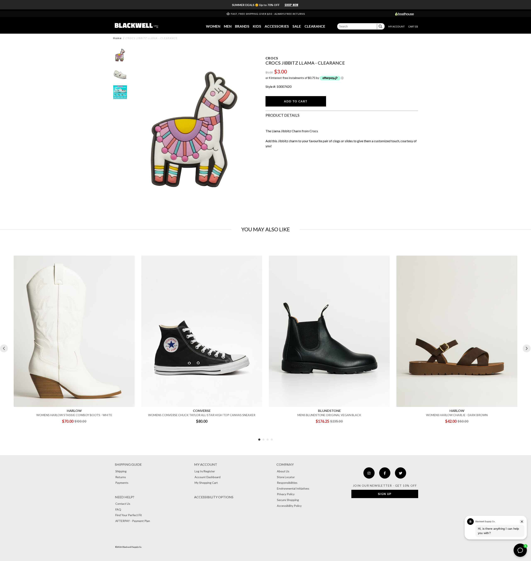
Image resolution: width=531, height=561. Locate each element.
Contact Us (122, 503)
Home (117, 38)
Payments (121, 482)
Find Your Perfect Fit (128, 515)
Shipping (121, 471)
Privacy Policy (286, 494)
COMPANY (285, 464)
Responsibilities (287, 482)
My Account (205, 464)
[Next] (527, 348)
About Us (283, 471)
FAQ (118, 509)
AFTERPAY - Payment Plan (132, 521)
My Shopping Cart (206, 482)
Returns (120, 477)
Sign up (385, 494)
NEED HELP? (124, 497)
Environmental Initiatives (293, 488)
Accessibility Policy (289, 505)
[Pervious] (4, 348)
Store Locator (286, 477)
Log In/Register (205, 471)
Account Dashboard (207, 477)
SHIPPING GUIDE (128, 464)
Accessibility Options (213, 497)
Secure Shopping (288, 500)
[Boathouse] (404, 14)
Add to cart (295, 101)
